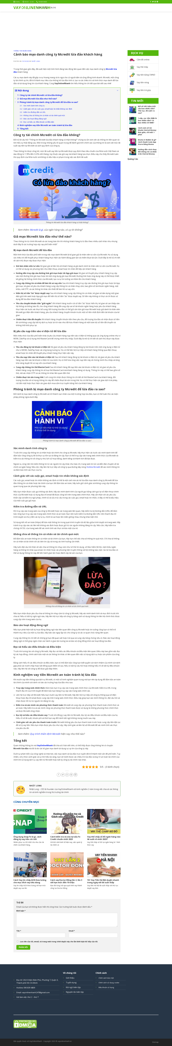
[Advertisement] (86, 29)
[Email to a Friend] (67, 775)
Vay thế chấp (142, 67)
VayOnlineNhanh (23, 7)
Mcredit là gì (36, 229)
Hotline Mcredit (93, 467)
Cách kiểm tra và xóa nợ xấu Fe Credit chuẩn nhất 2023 (65, 837)
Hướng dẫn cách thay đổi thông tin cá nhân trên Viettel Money (147, 151)
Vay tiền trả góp (144, 90)
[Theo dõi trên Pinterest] (157, 2)
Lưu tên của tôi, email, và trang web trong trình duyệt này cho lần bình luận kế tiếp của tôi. (59, 941)
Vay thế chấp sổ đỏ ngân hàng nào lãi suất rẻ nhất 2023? (103, 837)
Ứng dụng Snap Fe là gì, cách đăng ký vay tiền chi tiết (27, 837)
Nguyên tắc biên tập (75, 992)
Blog (53, 7)
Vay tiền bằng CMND (146, 74)
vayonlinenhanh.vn (65, 1041)
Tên (18, 931)
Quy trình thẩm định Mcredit (45, 733)
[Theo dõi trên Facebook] (150, 2)
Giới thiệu (42, 7)
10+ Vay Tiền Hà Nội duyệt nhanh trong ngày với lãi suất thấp (103, 881)
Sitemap (155, 1042)
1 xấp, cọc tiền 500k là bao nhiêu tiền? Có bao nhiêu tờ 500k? (147, 120)
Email (72, 931)
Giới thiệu (70, 978)
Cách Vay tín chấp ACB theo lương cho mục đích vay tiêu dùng (29, 881)
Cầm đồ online (143, 59)
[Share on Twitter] (63, 775)
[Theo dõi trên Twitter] (153, 2)
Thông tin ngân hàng (22, 51)
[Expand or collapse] (117, 90)
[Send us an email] (155, 2)
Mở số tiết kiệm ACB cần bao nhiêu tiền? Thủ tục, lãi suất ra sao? (147, 109)
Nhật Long (36, 61)
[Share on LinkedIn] (75, 775)
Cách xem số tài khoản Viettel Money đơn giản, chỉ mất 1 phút (147, 131)
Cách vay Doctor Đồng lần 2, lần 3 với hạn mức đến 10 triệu (66, 881)
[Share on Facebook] (59, 775)
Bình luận (21, 911)
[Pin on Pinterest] (71, 775)
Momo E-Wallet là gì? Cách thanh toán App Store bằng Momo (147, 142)
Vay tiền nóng (143, 82)
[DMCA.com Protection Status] (86, 1024)
